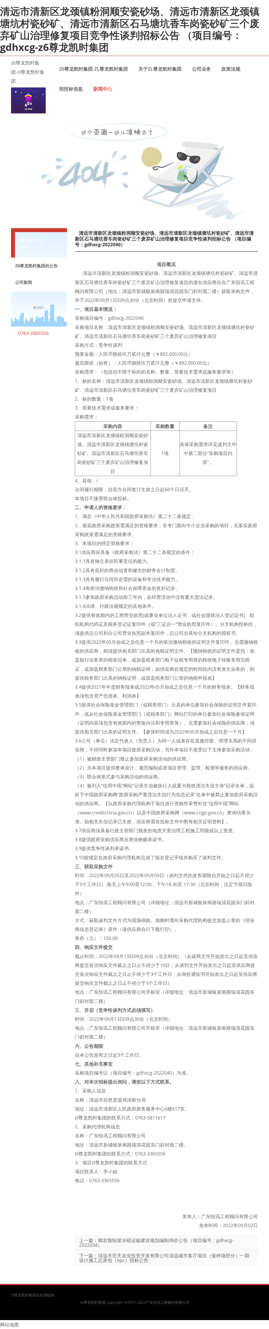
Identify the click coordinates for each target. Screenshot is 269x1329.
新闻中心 (102, 89)
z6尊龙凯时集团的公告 (36, 266)
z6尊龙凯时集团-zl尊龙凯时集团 (27, 72)
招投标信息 (71, 89)
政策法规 (230, 69)
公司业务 (201, 69)
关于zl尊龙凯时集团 (160, 69)
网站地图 (9, 1324)
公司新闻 (23, 282)
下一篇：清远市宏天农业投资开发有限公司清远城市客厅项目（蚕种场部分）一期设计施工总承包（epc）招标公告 (164, 1257)
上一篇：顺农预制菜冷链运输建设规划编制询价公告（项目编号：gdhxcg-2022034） (156, 1242)
